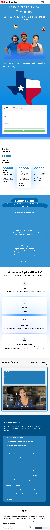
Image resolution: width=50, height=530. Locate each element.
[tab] (7, 108)
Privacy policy (10, 528)
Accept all (38, 527)
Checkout (24, 130)
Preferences (45, 527)
